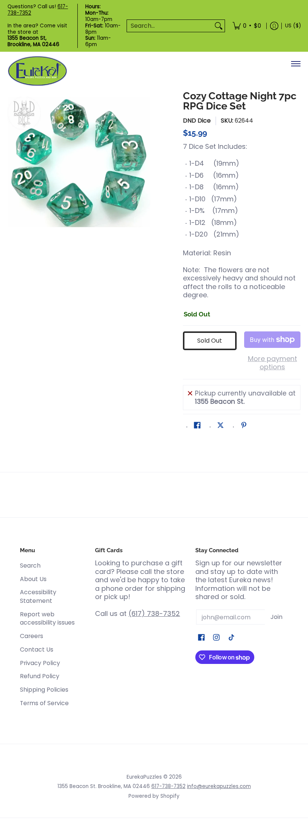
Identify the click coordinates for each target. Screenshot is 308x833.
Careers (31, 636)
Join (276, 617)
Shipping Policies (44, 689)
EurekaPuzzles (144, 777)
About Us (33, 579)
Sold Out (209, 340)
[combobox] (170, 26)
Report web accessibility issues (47, 618)
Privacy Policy (40, 663)
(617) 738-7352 (154, 613)
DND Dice (197, 120)
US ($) (293, 25)
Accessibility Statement (38, 596)
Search (30, 565)
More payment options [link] (272, 363)
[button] (197, 426)
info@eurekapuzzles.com (219, 786)
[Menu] (295, 64)
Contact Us (36, 649)
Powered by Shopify (154, 796)
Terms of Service (44, 703)
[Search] (219, 26)
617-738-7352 (168, 786)
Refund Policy (39, 676)
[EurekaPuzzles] (38, 71)
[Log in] (274, 26)
